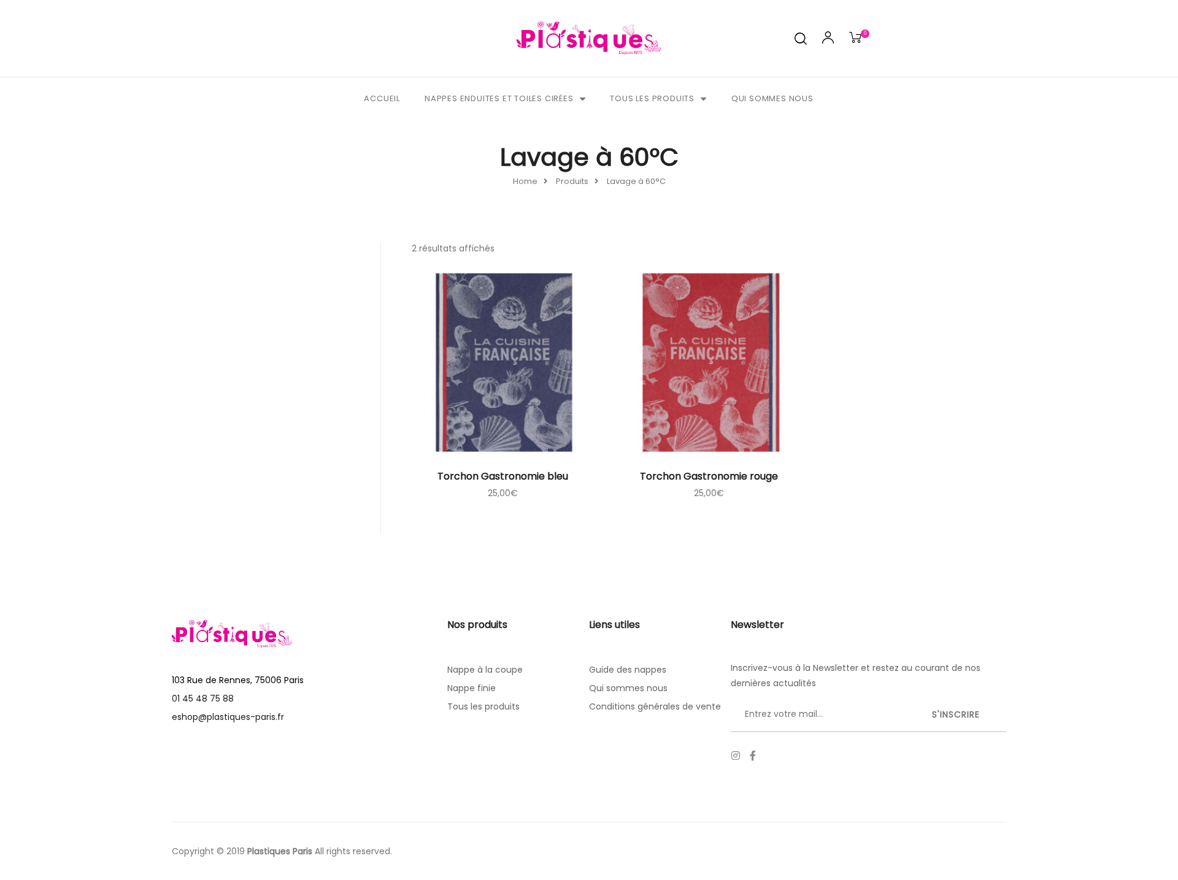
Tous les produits (652, 98)
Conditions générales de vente (655, 706)
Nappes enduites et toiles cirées (499, 98)
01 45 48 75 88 (203, 698)
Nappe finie (471, 688)
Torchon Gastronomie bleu (502, 476)
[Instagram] (736, 755)
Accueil (382, 98)
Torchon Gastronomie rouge (709, 476)
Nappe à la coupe (485, 670)
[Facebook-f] (753, 755)
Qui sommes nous (772, 98)
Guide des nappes (627, 670)
